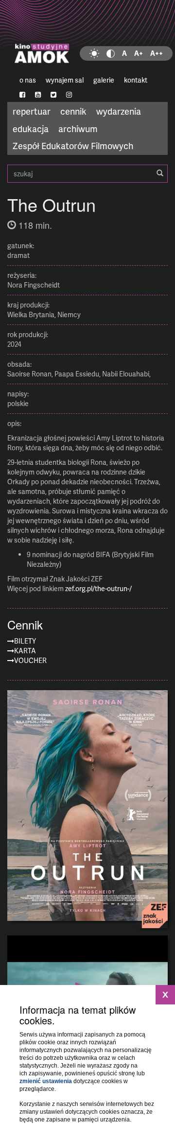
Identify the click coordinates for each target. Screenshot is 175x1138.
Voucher (30, 660)
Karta (25, 650)
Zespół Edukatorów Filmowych (73, 145)
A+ (138, 53)
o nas (27, 80)
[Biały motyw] (94, 53)
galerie (103, 80)
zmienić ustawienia (45, 1081)
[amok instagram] (69, 94)
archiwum (78, 128)
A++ (156, 53)
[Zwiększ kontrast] (110, 53)
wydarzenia (118, 111)
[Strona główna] (87, 36)
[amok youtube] (38, 94)
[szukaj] (160, 173)
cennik (73, 111)
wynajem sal (65, 80)
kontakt (135, 80)
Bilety (25, 640)
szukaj (87, 174)
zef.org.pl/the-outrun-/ (98, 588)
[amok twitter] (53, 94)
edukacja (31, 128)
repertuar (32, 111)
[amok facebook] (22, 94)
